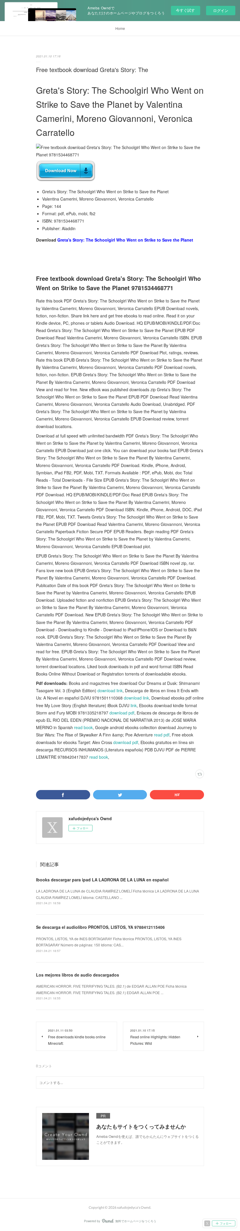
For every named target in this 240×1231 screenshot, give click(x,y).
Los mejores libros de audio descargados (77, 975)
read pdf (161, 735)
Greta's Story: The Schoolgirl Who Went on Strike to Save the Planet (125, 240)
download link (110, 690)
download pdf (121, 713)
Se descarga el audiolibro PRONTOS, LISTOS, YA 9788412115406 (100, 927)
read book (83, 727)
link (134, 705)
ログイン (220, 10)
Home (120, 28)
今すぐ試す (185, 10)
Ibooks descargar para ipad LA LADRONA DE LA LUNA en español (102, 880)
